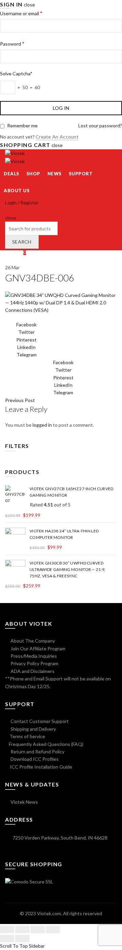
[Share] (22, 929)
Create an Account (57, 137)
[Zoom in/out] (53, 929)
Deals (11, 173)
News (54, 173)
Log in (61, 108)
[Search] (7, 210)
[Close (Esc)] (7, 929)
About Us (16, 190)
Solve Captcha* (16, 73)
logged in (42, 425)
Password (12, 43)
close (29, 4)
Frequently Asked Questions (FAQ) (46, 744)
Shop (33, 173)
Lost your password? (100, 125)
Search (22, 242)
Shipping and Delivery (32, 729)
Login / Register (22, 202)
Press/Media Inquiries (33, 656)
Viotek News (23, 802)
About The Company (32, 641)
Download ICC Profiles (34, 759)
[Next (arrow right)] (22, 938)
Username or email (21, 13)
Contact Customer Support (39, 721)
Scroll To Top (14, 946)
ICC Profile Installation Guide (40, 767)
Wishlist (15, 252)
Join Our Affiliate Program (37, 648)
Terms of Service (27, 736)
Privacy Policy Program (33, 663)
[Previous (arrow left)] (7, 938)
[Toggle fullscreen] (37, 929)
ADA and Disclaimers (32, 671)
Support (81, 173)
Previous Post (20, 400)
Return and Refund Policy (36, 751)
